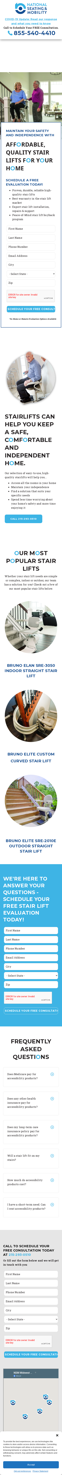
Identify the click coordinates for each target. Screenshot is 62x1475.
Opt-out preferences (22, 1471)
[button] (57, 1435)
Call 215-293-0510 (23, 518)
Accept (31, 1464)
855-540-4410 (34, 33)
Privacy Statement (40, 1471)
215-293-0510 (20, 1255)
